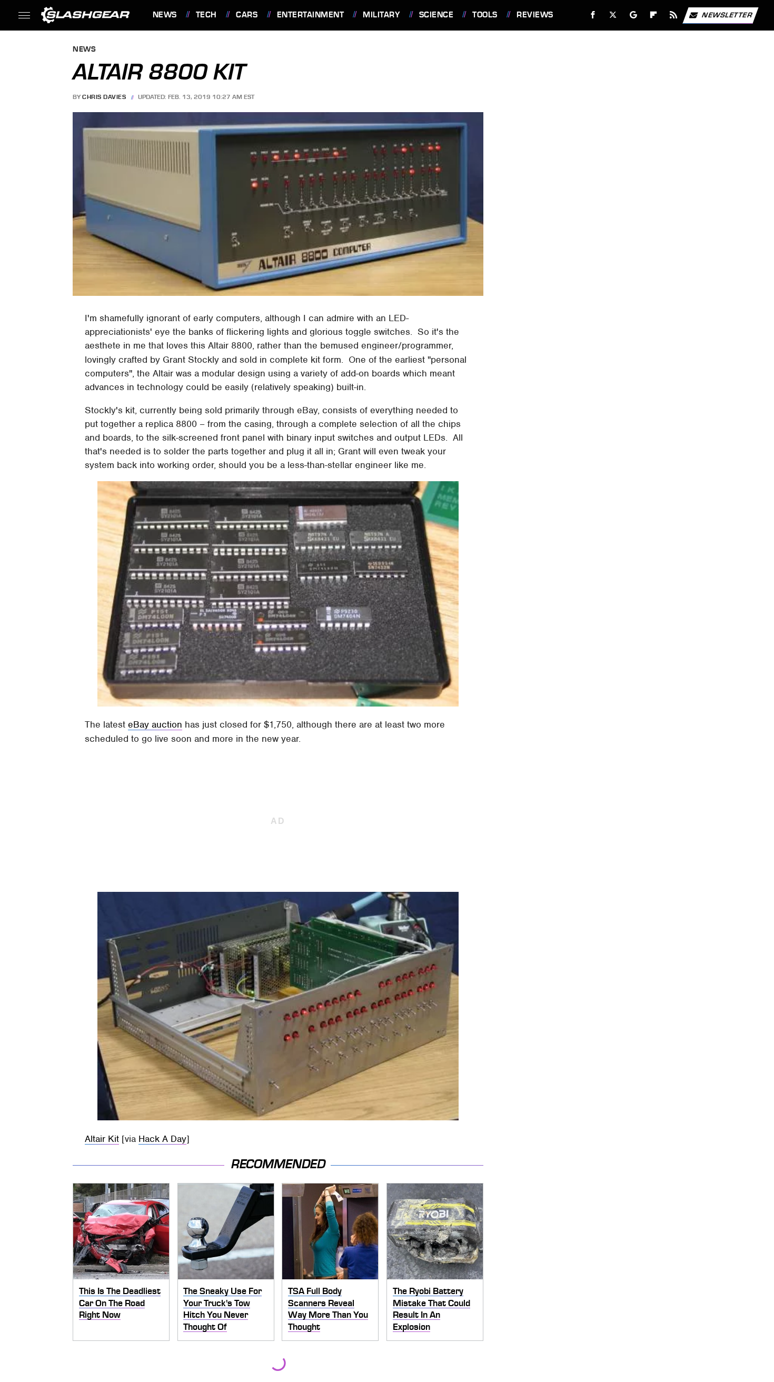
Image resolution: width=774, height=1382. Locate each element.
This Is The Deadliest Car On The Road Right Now (120, 1303)
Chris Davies (104, 97)
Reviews (535, 14)
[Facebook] (593, 15)
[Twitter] (612, 15)
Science (436, 14)
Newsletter (727, 14)
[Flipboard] (653, 15)
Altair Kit (102, 1139)
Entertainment (310, 14)
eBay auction (155, 724)
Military (381, 14)
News (164, 14)
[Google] (633, 15)
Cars (246, 14)
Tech (206, 14)
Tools (484, 14)
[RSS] (673, 15)
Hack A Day (162, 1139)
